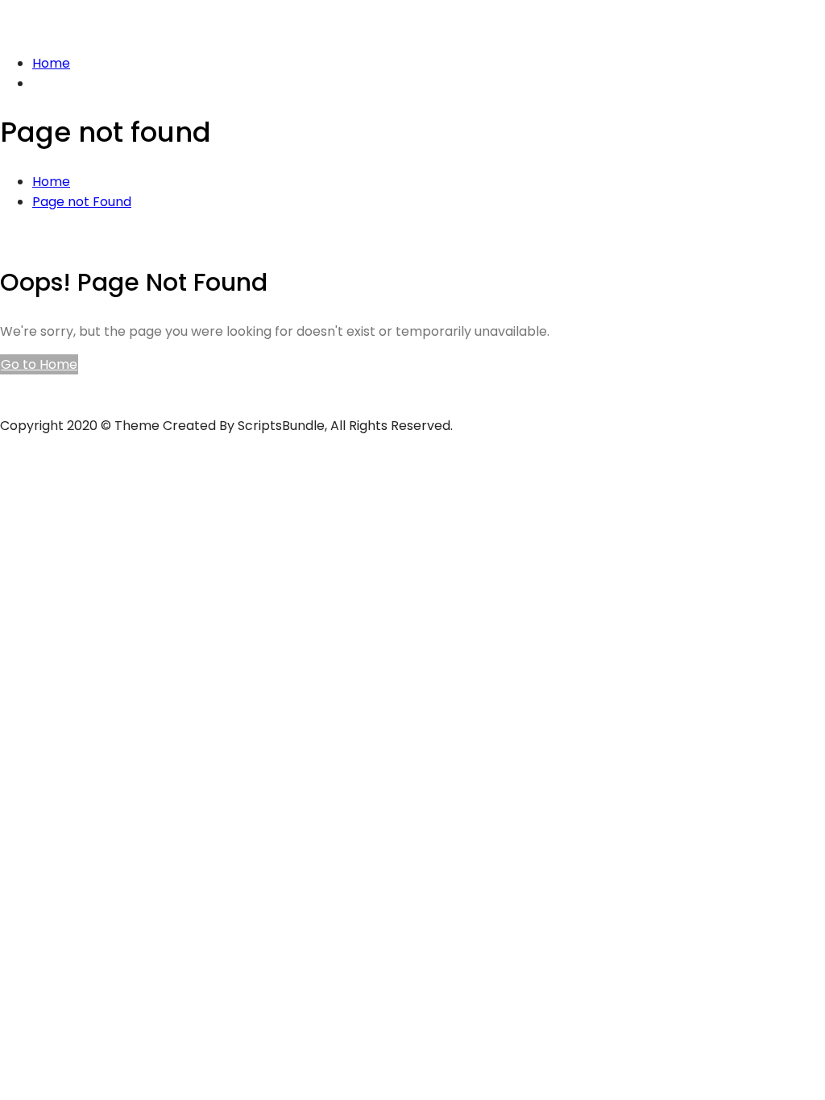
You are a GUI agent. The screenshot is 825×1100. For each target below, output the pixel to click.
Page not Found (81, 201)
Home (51, 63)
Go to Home (39, 364)
